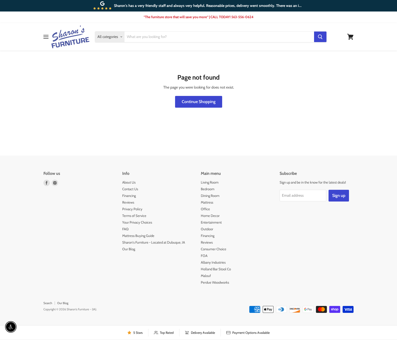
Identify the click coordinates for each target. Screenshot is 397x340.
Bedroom (207, 189)
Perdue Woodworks (215, 282)
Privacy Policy (132, 209)
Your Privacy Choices (137, 222)
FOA (204, 256)
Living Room (209, 182)
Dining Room (210, 196)
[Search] (320, 37)
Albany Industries (213, 262)
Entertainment (211, 222)
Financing (129, 196)
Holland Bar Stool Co (216, 269)
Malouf (206, 276)
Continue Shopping (199, 101)
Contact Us (130, 189)
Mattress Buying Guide (138, 236)
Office (205, 209)
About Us (129, 182)
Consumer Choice (213, 249)
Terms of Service (134, 216)
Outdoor (207, 229)
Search (47, 303)
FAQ (125, 229)
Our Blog (128, 249)
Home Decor (210, 216)
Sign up (338, 195)
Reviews (128, 202)
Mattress (207, 202)
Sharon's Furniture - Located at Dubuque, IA (153, 242)
